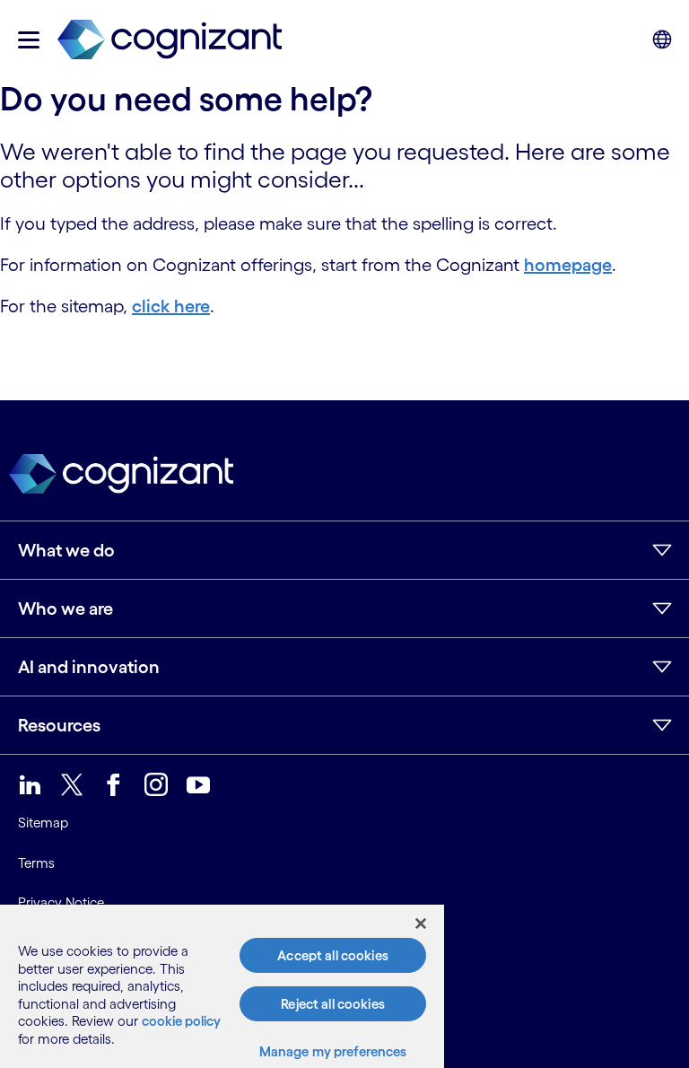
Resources (59, 725)
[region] (222, 986)
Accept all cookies (332, 955)
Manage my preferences (333, 1051)
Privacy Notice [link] (61, 902)
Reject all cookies (333, 1003)
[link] (169, 40)
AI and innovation (89, 667)
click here (171, 306)
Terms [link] (36, 863)
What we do (66, 550)
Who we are (65, 608)
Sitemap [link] (43, 822)
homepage (568, 265)
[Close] (420, 923)
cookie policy (181, 1021)
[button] (28, 40)
